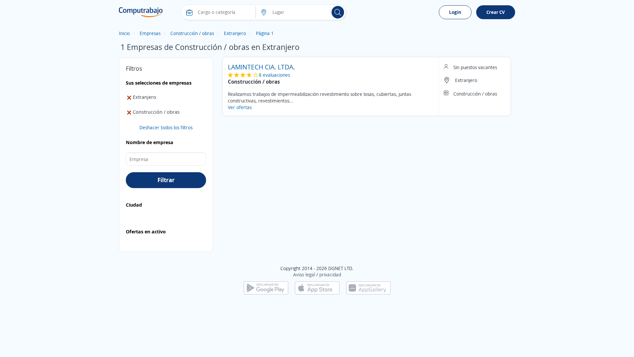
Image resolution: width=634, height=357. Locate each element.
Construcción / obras (192, 33)
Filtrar (166, 180)
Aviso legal (304, 274)
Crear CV (495, 12)
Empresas (150, 33)
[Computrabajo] (141, 12)
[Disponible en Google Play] (266, 287)
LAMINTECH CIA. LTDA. (261, 66)
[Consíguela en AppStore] (317, 287)
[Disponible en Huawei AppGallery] (368, 287)
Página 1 (265, 33)
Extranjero (235, 33)
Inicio (124, 33)
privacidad (330, 274)
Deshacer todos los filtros (166, 127)
